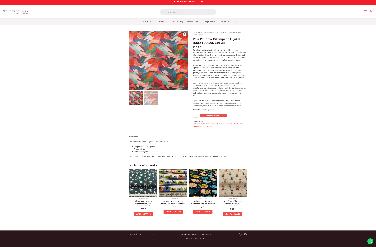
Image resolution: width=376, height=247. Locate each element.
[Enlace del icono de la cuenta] (371, 12)
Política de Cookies (192, 234)
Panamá (208, 123)
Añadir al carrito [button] (143, 214)
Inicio (194, 32)
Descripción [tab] (133, 137)
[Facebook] (245, 234)
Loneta (202, 123)
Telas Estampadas (233, 123)
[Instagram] (240, 234)
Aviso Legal (183, 234)
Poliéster (212, 32)
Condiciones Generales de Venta (195, 239)
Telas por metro (202, 32)
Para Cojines (216, 123)
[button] (152, 22)
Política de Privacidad (205, 234)
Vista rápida (143, 195)
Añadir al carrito (213, 116)
